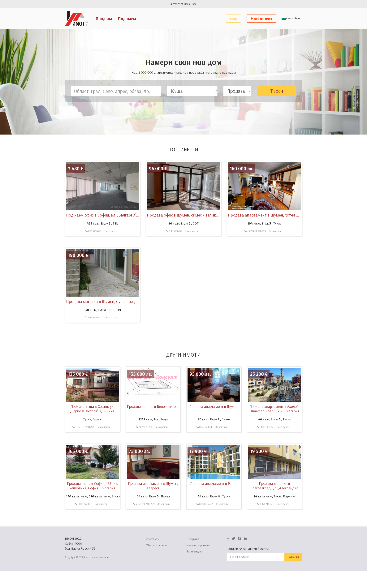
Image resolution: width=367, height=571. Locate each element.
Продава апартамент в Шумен (213, 406)
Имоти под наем (198, 545)
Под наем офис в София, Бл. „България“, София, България (117, 215)
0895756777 (94, 231)
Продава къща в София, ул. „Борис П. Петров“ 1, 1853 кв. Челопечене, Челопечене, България (92, 413)
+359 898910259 (256, 231)
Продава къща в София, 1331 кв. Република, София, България (92, 485)
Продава (104, 18)
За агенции (194, 551)
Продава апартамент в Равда (214, 483)
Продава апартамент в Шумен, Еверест (153, 485)
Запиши (293, 557)
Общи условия (156, 545)
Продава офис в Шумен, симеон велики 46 (185, 215)
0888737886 (84, 504)
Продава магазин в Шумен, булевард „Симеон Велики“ (115, 301)
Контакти (152, 539)
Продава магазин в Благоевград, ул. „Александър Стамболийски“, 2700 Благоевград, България (274, 490)
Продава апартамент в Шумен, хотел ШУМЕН (269, 215)
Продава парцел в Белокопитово (153, 406)
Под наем (127, 18)
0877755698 (145, 427)
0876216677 (266, 504)
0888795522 (266, 427)
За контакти (110, 231)
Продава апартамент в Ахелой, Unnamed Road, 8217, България (274, 408)
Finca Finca (190, 4)
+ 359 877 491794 (84, 427)
